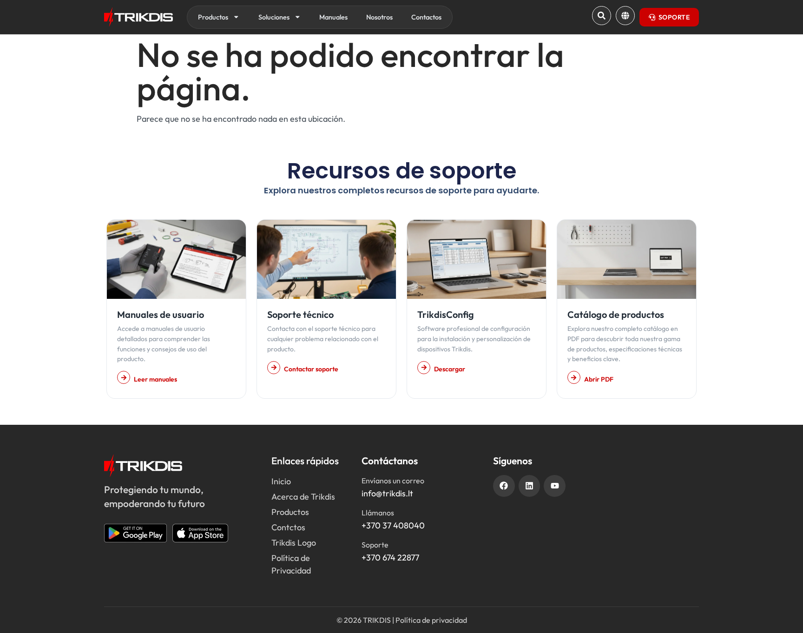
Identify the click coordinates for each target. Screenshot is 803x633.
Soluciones (274, 17)
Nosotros (379, 17)
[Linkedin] (529, 486)
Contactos (426, 17)
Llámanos (378, 512)
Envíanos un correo (393, 480)
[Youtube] (555, 486)
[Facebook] (504, 486)
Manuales (333, 17)
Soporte (375, 544)
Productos (213, 17)
